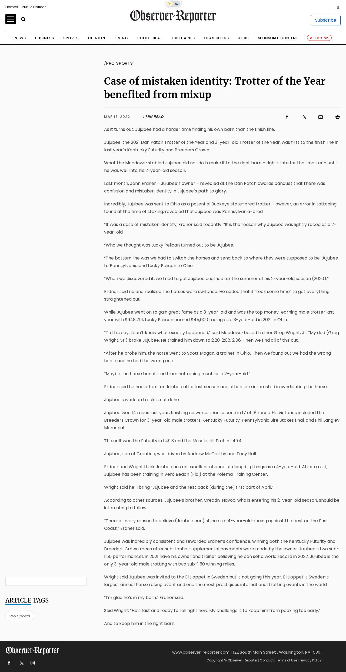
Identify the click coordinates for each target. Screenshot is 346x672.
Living (121, 38)
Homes (11, 6)
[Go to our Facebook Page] (8, 663)
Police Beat (149, 38)
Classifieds (216, 38)
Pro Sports (19, 616)
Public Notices (34, 6)
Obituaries (183, 38)
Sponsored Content (278, 38)
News (20, 38)
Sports (71, 38)
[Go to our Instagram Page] (32, 663)
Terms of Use (286, 660)
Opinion (96, 38)
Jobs (243, 38)
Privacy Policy (311, 660)
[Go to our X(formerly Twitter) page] (20, 663)
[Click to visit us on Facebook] (227, 117)
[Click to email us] (318, 117)
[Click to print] (335, 117)
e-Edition (319, 38)
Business (44, 38)
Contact (267, 660)
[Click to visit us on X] (301, 117)
